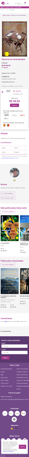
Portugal (6, 7)
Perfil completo (8, 193)
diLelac (6, 67)
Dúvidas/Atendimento (6, 369)
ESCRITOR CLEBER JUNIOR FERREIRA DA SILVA (8, 301)
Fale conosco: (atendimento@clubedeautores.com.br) (15, 399)
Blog (2, 374)
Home (4, 15)
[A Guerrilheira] (10, 228)
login (6, 321)
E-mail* (3, 349)
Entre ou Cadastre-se (20, 3)
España (12, 7)
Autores (3, 371)
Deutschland (17, 7)
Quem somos (4, 377)
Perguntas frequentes (6, 396)
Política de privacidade (22, 369)
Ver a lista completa (8, 211)
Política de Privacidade (8, 451)
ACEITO (22, 446)
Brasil (2, 7)
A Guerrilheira (5, 243)
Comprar (14, 105)
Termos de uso (5, 383)
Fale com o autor (9, 198)
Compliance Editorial (22, 371)
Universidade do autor (22, 377)
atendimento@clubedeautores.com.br (9, 158)
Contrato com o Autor (6, 386)
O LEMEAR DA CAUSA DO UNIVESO (8, 296)
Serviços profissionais (22, 374)
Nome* (3, 343)
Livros (8, 15)
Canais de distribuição (22, 383)
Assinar (5, 358)
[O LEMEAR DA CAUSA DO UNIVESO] (10, 281)
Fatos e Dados (4, 380)
